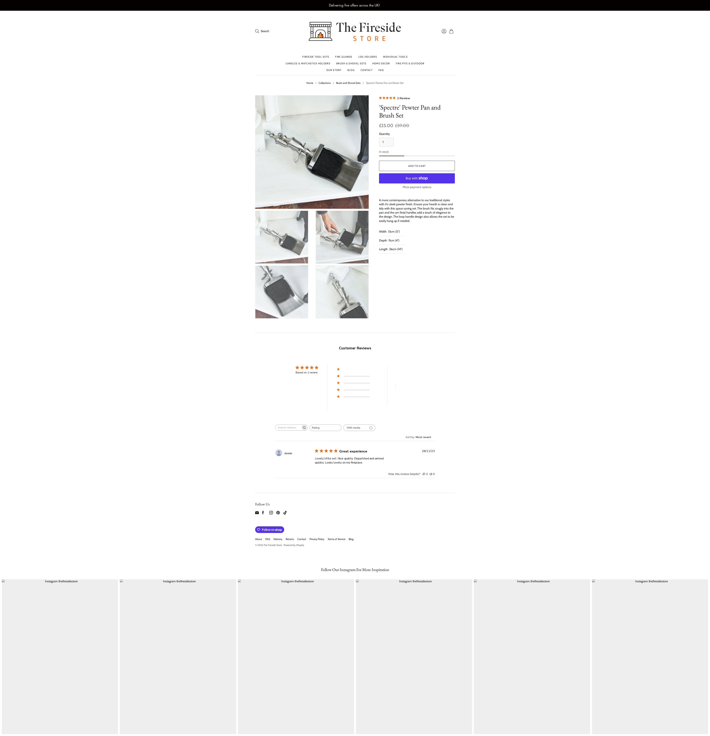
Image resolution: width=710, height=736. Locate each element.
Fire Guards (343, 56)
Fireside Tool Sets (315, 56)
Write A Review (408, 387)
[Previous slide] (259, 150)
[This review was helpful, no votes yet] (424, 474)
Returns (290, 539)
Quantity (384, 134)
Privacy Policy (317, 539)
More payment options (417, 187)
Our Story (334, 70)
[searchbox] (288, 427)
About (258, 539)
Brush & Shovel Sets (351, 63)
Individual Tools (395, 56)
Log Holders (367, 56)
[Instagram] (271, 513)
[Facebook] (263, 513)
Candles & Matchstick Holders (308, 63)
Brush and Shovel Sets (348, 83)
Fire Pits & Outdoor (410, 63)
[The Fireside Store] (355, 31)
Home (309, 83)
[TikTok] (285, 513)
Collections (325, 83)
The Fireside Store (273, 545)
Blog (351, 70)
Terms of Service (336, 539)
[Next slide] (365, 150)
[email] (257, 513)
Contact (367, 70)
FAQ (381, 70)
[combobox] (326, 428)
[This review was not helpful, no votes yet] (431, 474)
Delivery (277, 539)
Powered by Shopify (294, 545)
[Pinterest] (278, 513)
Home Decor (381, 63)
